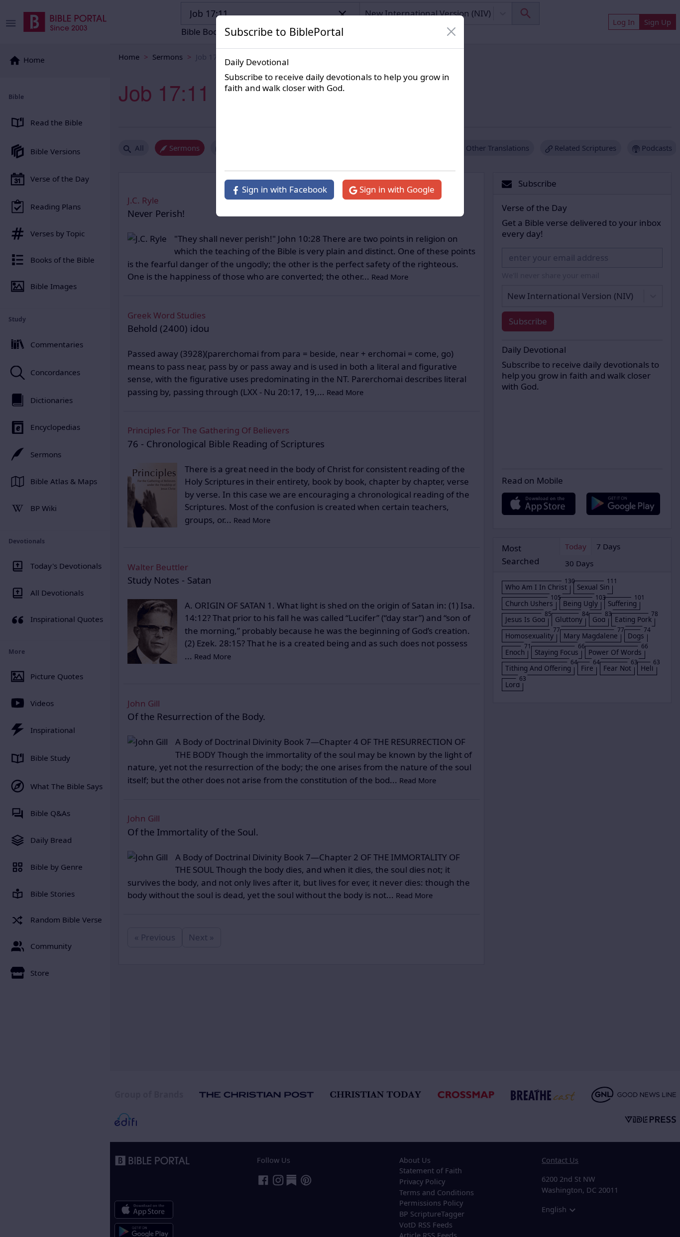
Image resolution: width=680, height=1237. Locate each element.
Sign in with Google (396, 189)
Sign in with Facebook (283, 189)
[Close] (451, 31)
